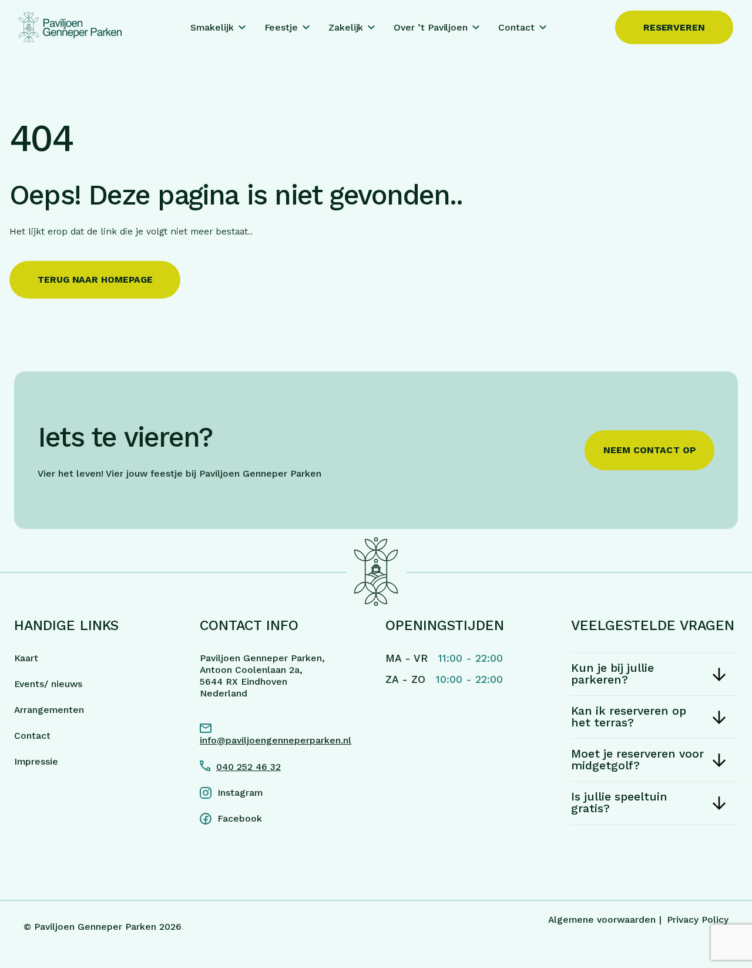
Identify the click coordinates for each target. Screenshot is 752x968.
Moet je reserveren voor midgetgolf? (637, 759)
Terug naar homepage (95, 279)
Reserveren (674, 27)
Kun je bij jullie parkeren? (612, 673)
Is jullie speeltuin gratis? (619, 802)
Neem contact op (649, 449)
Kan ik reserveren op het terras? (628, 716)
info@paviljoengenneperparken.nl (275, 740)
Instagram (240, 792)
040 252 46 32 (248, 766)
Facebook (239, 818)
